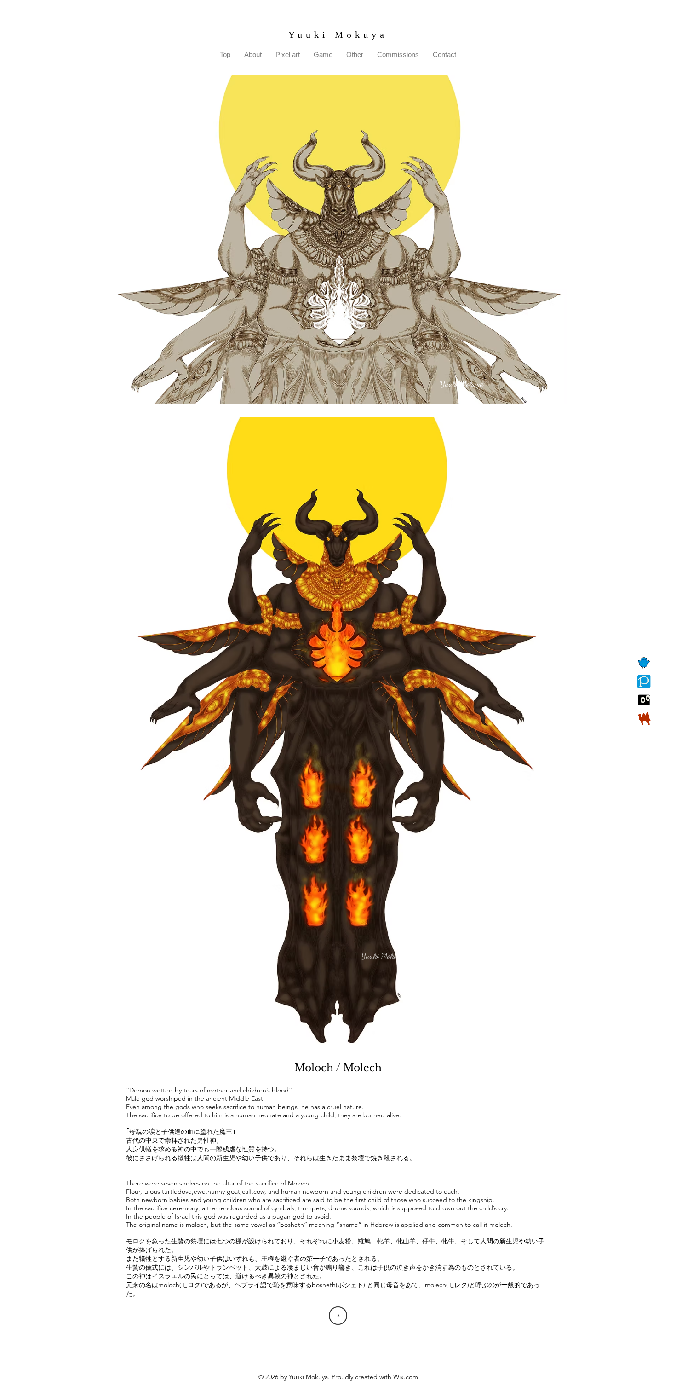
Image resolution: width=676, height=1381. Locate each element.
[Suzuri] (644, 700)
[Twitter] (644, 663)
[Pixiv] (644, 681)
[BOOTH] (644, 718)
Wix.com (405, 1377)
